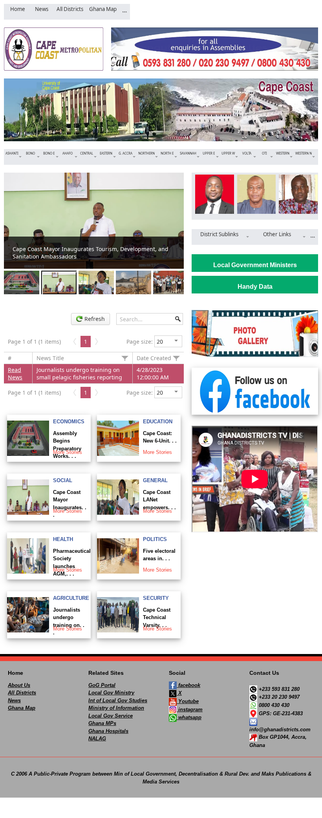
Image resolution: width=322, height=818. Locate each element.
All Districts (22, 693)
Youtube (188, 701)
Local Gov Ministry (111, 693)
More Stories (67, 452)
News (14, 700)
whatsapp (189, 717)
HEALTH (63, 539)
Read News (15, 373)
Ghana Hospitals (108, 731)
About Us (19, 685)
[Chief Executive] (213, 194)
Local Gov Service (110, 716)
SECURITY (156, 598)
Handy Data (255, 286)
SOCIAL (62, 480)
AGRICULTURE (71, 598)
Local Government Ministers (255, 265)
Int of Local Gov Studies (117, 700)
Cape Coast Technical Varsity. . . (156, 617)
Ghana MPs (102, 723)
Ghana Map (21, 708)
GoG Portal (101, 685)
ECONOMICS (68, 421)
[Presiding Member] (255, 194)
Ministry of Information (116, 708)
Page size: (139, 341)
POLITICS (155, 539)
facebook (188, 685)
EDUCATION (157, 421)
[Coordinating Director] (296, 194)
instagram (190, 709)
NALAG (97, 738)
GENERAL (155, 480)
